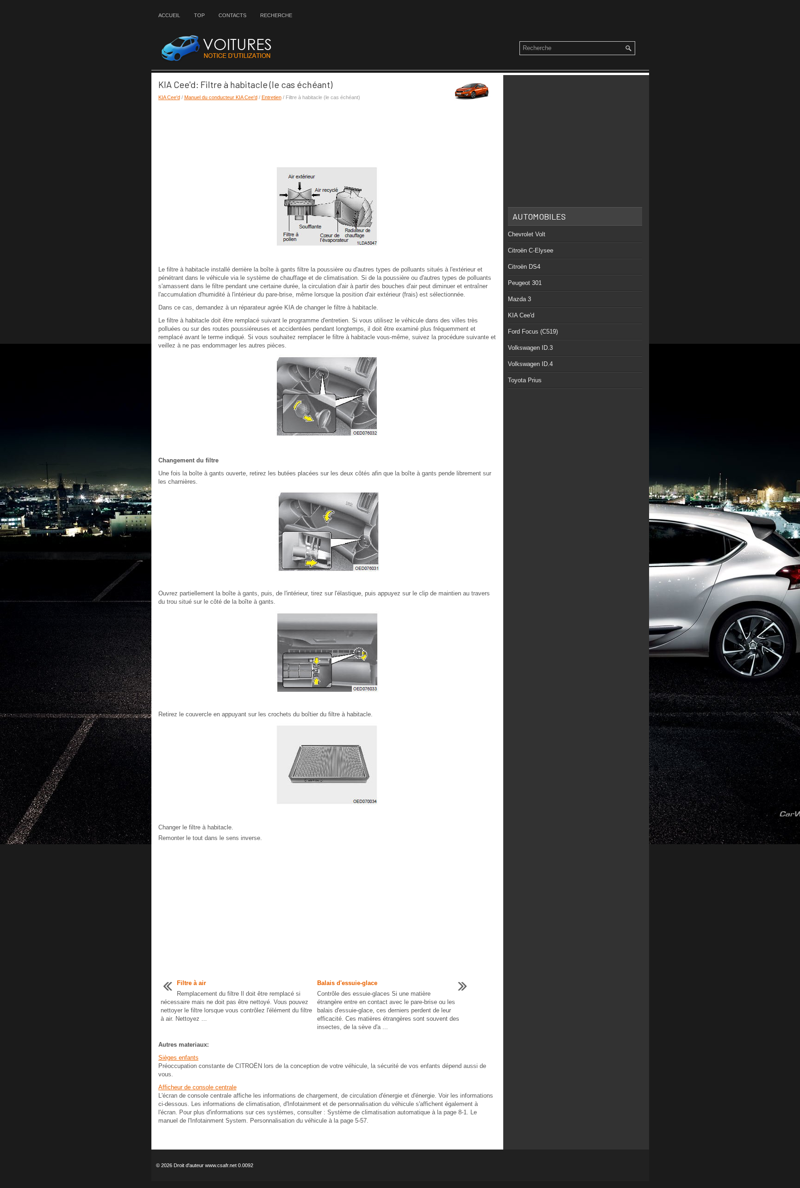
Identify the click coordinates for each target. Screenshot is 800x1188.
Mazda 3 (519, 299)
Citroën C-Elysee (530, 250)
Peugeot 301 (525, 282)
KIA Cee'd (169, 97)
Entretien (271, 97)
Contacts (232, 15)
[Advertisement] (327, 133)
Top (199, 15)
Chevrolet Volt (526, 234)
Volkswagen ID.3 (530, 347)
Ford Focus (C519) (533, 331)
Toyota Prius (525, 380)
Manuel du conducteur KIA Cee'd (220, 97)
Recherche (276, 15)
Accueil (169, 15)
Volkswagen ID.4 (530, 363)
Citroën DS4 (524, 266)
